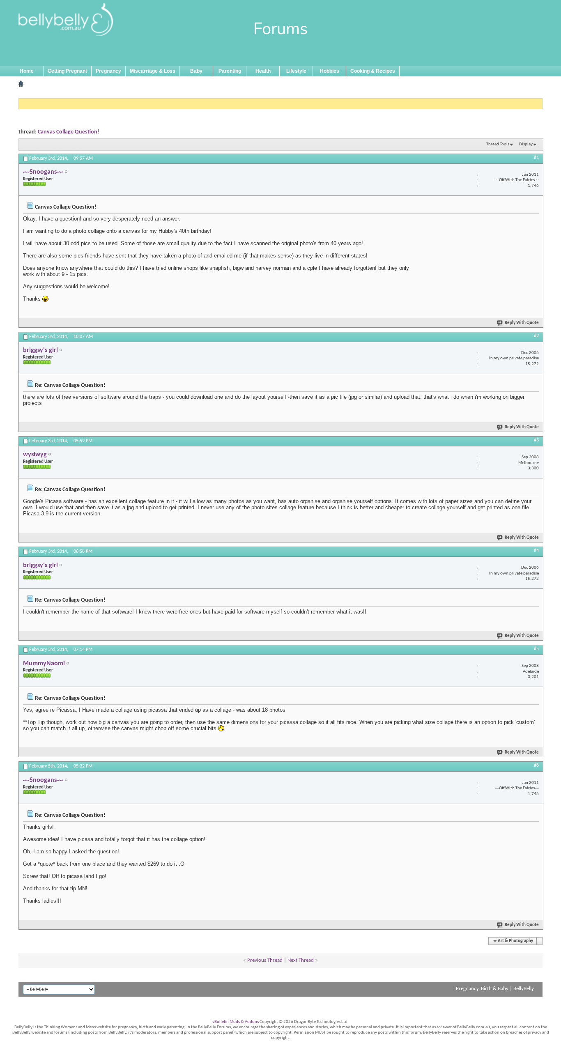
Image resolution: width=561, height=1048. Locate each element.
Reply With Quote (522, 323)
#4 (536, 550)
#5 (536, 648)
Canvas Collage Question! (68, 132)
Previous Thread (265, 960)
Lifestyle (296, 71)
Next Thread (300, 960)
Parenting (229, 71)
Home (27, 71)
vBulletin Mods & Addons (235, 1022)
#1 (536, 157)
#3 (536, 440)
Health (263, 71)
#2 (536, 335)
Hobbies (329, 71)
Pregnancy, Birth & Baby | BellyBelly (495, 988)
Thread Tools (497, 144)
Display (526, 144)
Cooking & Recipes (372, 71)
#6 (536, 765)
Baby (196, 71)
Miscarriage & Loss (152, 71)
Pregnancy (108, 71)
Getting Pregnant (67, 71)
